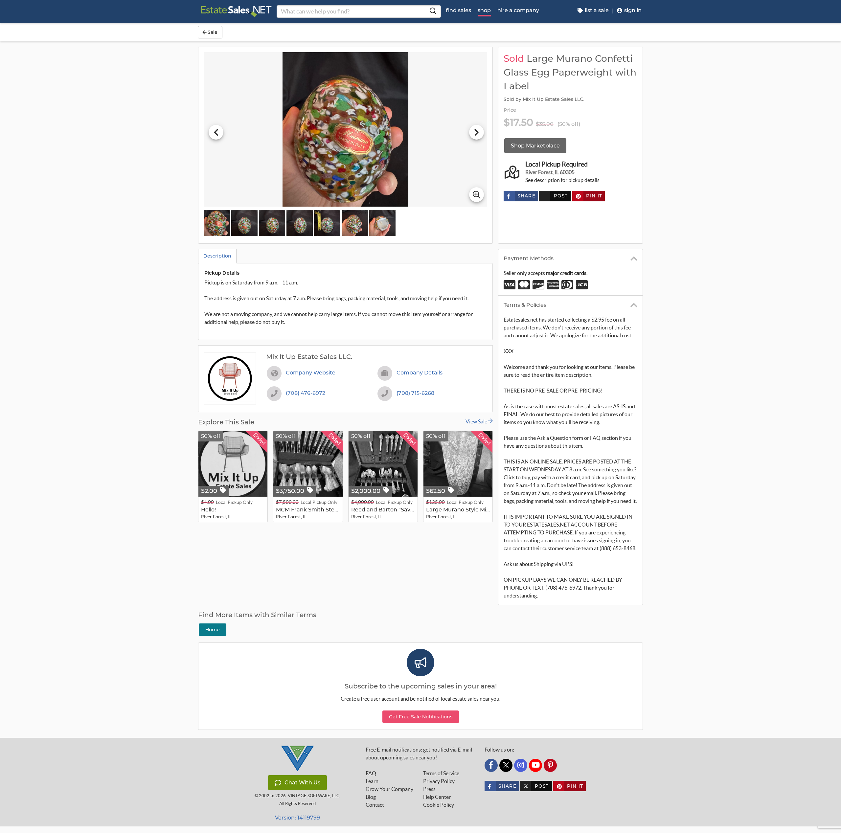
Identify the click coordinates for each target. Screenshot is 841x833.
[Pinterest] (550, 765)
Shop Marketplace (535, 146)
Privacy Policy (439, 781)
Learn (372, 781)
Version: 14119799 (297, 818)
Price (510, 110)
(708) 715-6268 (415, 393)
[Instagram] (520, 765)
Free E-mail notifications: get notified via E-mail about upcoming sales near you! (419, 753)
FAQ (371, 773)
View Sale (477, 421)
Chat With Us (302, 782)
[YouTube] (535, 765)
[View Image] (217, 223)
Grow (389, 789)
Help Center (437, 797)
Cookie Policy (438, 805)
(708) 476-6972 (305, 393)
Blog (371, 797)
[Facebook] (491, 765)
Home (212, 630)
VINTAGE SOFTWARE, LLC (313, 795)
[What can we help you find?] (433, 11)
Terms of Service (441, 773)
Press (429, 789)
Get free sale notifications (420, 717)
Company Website (310, 372)
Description (217, 256)
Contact (375, 805)
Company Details (420, 372)
